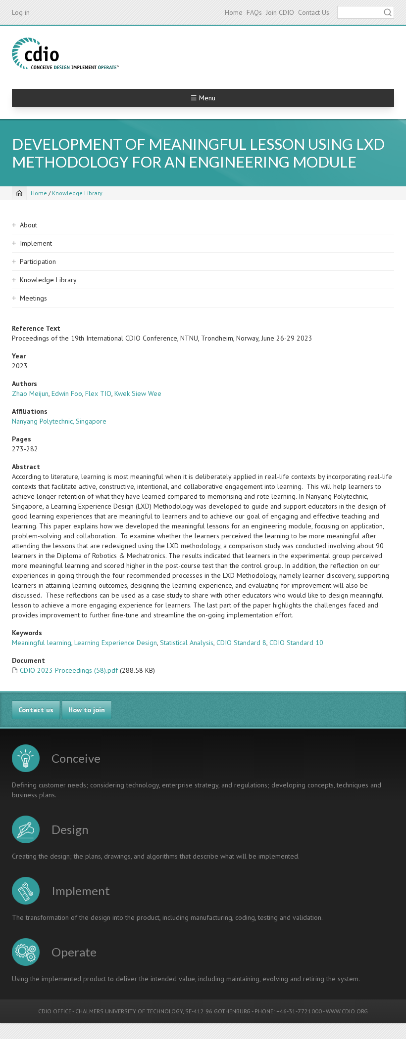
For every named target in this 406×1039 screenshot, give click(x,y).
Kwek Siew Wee (137, 393)
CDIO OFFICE (54, 1011)
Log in (21, 12)
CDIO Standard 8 (241, 642)
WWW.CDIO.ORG (347, 1011)
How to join (86, 709)
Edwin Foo (66, 393)
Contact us (35, 709)
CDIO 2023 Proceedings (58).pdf (69, 670)
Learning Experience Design (115, 642)
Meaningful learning (41, 642)
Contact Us (313, 12)
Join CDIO (280, 12)
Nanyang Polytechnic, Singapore (59, 421)
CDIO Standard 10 (296, 642)
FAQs (254, 12)
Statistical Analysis (186, 642)
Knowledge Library (77, 193)
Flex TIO (98, 393)
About (28, 224)
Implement (36, 243)
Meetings (33, 298)
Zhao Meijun (30, 393)
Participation (38, 261)
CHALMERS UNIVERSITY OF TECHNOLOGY (129, 1011)
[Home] (65, 53)
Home (234, 12)
